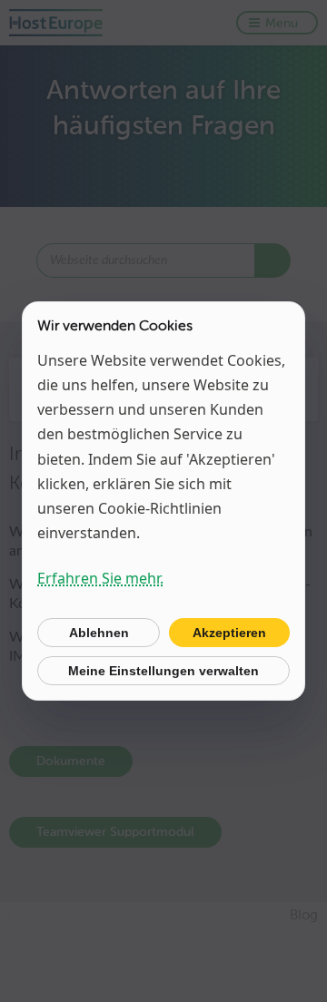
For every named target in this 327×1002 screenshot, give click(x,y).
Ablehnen (99, 632)
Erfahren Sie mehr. (100, 578)
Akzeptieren (229, 632)
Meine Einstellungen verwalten (163, 670)
